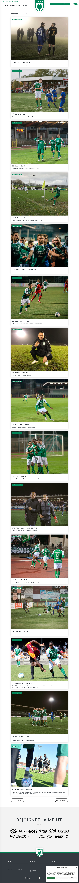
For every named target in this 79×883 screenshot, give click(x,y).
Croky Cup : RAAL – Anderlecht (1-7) (24, 528)
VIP (61, 4)
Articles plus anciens (18, 800)
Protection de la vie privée (65, 880)
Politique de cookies (57, 880)
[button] (76, 867)
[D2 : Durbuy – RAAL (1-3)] (39, 349)
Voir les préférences (70, 878)
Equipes (10, 869)
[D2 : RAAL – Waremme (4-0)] (39, 400)
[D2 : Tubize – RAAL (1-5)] (39, 452)
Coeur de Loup (5, 1)
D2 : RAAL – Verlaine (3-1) (20, 321)
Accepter (51, 878)
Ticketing (55, 4)
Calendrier (22, 5)
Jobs (10, 1)
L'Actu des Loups (18, 19)
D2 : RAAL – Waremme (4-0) (21, 424)
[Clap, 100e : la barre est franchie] (39, 245)
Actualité (14, 19)
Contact (20, 869)
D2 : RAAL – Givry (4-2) (19, 580)
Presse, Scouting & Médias (44, 868)
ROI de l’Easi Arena (33, 871)
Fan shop (67, 4)
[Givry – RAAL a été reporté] (39, 38)
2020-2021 (14, 746)
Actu (7, 5)
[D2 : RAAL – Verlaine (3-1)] (39, 297)
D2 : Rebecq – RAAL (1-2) (20, 217)
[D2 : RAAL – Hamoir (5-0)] (39, 712)
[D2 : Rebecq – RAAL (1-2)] (39, 194)
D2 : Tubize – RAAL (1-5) (19, 476)
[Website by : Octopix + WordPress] (39, 878)
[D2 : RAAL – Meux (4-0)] (39, 142)
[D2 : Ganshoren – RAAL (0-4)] (39, 659)
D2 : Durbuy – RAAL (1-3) (20, 373)
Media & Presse (15, 1)
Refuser (60, 878)
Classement (21, 867)
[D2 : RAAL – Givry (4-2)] (39, 556)
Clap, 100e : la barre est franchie (24, 269)
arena (75, 3)
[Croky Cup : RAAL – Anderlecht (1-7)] (39, 504)
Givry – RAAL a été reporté (21, 62)
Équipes (13, 5)
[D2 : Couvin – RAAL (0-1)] (39, 607)
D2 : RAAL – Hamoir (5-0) (20, 736)
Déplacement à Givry (19, 114)
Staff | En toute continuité (22, 789)
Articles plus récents (60, 800)
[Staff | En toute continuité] (39, 765)
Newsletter (47, 3)
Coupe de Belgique (19, 484)
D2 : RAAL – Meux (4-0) (19, 166)
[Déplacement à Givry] (39, 90)
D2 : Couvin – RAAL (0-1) (20, 631)
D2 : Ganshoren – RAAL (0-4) (22, 683)
